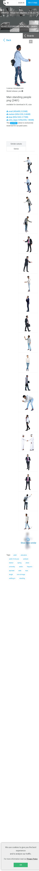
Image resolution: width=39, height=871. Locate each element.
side (19, 570)
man (26, 570)
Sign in (21, 3)
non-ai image (21, 574)
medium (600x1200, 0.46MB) (19, 114)
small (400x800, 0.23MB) (18, 111)
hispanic (29, 566)
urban (27, 563)
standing (22, 578)
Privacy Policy (32, 859)
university (12, 566)
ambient (25, 559)
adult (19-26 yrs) (14, 559)
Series (16, 149)
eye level (11, 570)
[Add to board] (30, 41)
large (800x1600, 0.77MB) (18, 117)
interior (11, 563)
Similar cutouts (16, 144)
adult (15, 555)
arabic (21, 566)
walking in (12, 578)
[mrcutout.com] (3, 3)
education (24, 555)
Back (8, 40)
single (11, 574)
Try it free (32, 3)
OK (21, 865)
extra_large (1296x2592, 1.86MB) (21, 120)
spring (19, 563)
